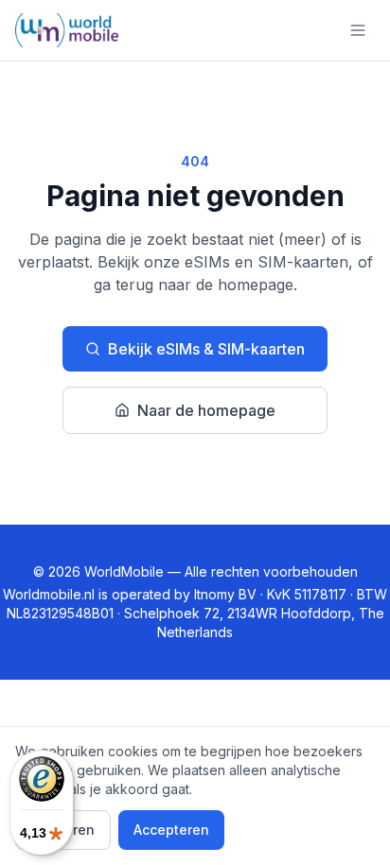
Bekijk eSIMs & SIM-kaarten (206, 348)
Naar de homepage (206, 410)
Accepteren (171, 830)
